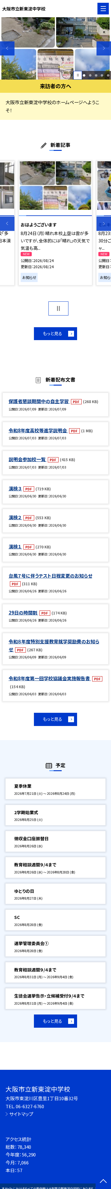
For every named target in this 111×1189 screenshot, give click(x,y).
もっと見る (52, 333)
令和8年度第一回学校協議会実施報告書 (50, 678)
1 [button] (84, 75)
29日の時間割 (23, 612)
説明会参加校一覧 (28, 459)
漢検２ (15, 517)
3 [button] (96, 75)
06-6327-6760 (30, 1106)
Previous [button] (7, 48)
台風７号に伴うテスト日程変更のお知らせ (50, 575)
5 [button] (108, 75)
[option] (55, 48)
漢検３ (15, 488)
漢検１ (15, 546)
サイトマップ (21, 1114)
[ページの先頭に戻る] (103, 1181)
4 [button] (102, 75)
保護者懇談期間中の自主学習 (39, 401)
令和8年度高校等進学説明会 (38, 430)
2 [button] (90, 75)
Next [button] (104, 48)
